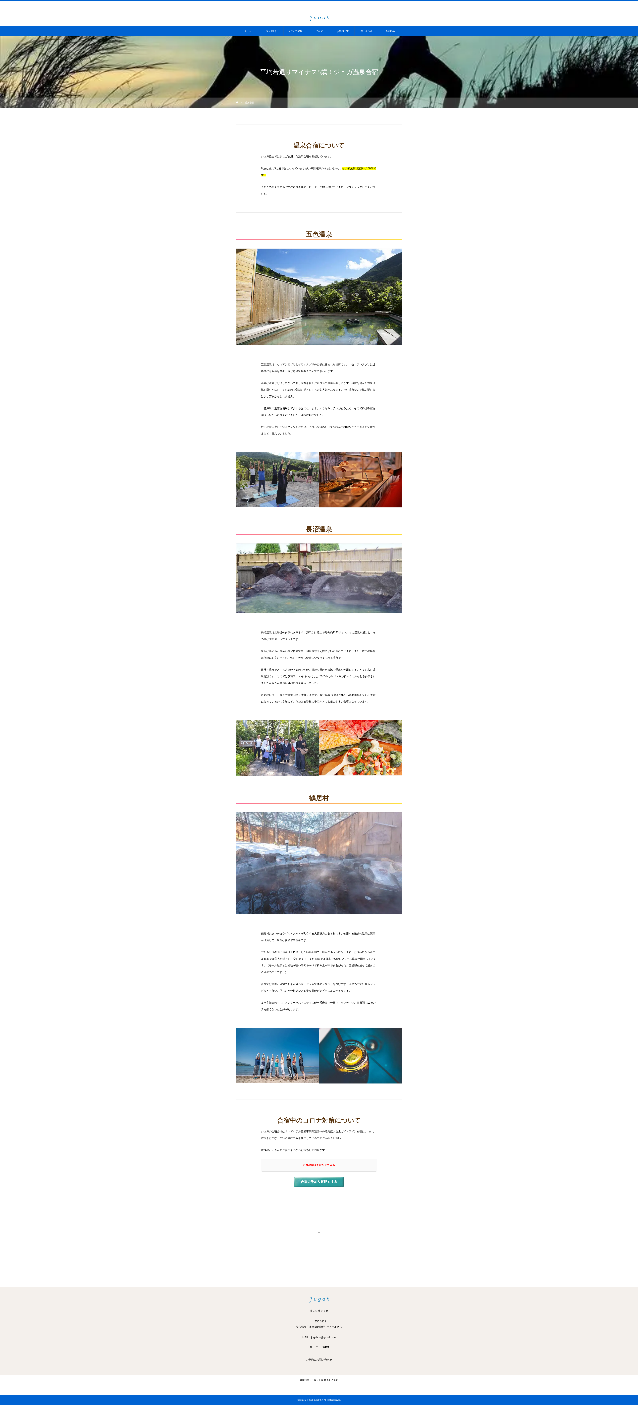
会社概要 (390, 31)
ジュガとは (271, 31)
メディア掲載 (295, 31)
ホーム (247, 31)
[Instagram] (310, 1347)
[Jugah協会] (319, 18)
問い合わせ (366, 31)
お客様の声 (343, 31)
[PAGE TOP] (319, 1232)
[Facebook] (317, 1347)
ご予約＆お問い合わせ (319, 1359)
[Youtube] (325, 1347)
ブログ (319, 31)
